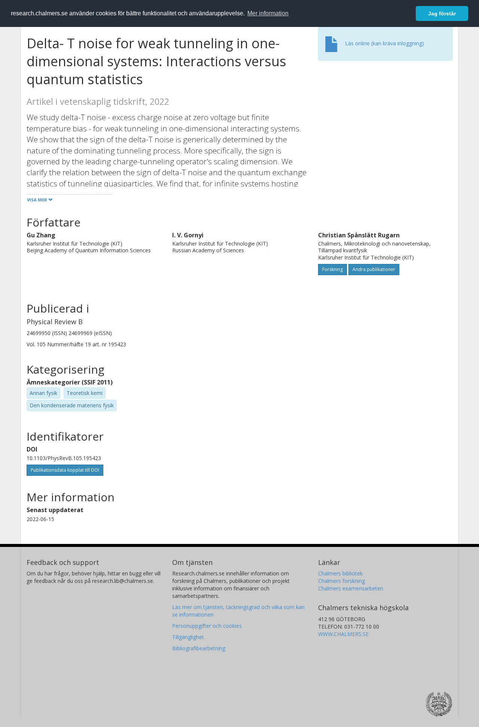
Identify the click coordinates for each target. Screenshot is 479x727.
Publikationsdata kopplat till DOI (65, 470)
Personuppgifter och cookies (207, 625)
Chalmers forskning (341, 580)
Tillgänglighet (188, 637)
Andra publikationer (374, 269)
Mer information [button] (268, 13)
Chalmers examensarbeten (350, 588)
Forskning (332, 269)
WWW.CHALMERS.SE (343, 634)
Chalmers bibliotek (340, 573)
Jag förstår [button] (442, 13)
